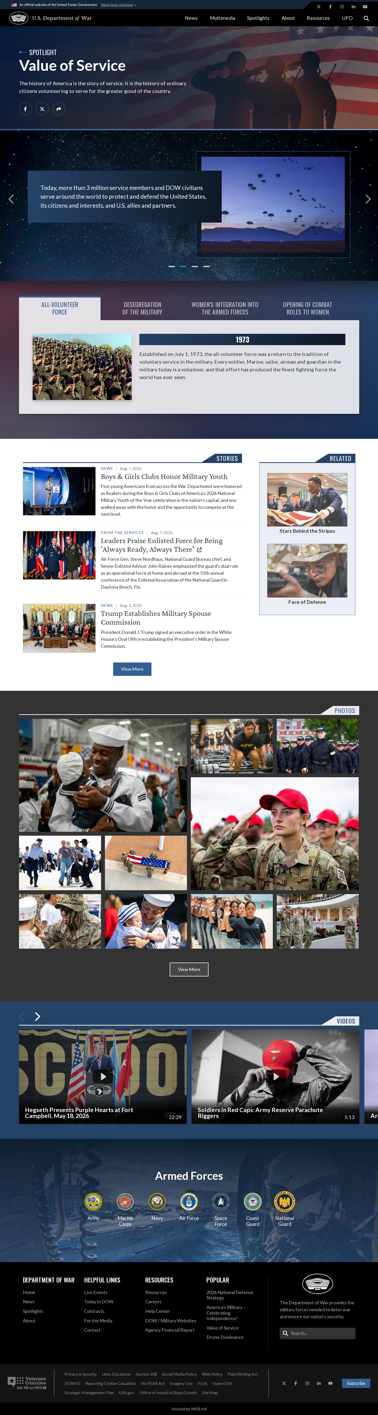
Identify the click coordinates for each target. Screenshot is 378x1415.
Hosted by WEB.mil (189, 1408)
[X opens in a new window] (319, 7)
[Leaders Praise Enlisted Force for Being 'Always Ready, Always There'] (132, 559)
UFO (347, 18)
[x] (42, 108)
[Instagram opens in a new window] (342, 7)
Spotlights (258, 18)
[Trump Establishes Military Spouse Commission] (132, 627)
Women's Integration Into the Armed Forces (225, 308)
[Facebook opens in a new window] (330, 7)
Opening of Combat (307, 308)
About (288, 18)
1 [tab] (171, 266)
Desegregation (142, 308)
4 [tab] (206, 266)
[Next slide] (367, 196)
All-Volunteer (59, 308)
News (191, 18)
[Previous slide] (11, 196)
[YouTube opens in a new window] (365, 7)
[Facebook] (25, 108)
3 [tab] (195, 266)
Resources (318, 18)
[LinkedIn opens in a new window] (353, 7)
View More (132, 669)
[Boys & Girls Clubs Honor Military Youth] (132, 491)
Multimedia (222, 18)
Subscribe (356, 1383)
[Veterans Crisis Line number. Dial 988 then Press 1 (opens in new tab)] (27, 1383)
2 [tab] (183, 266)
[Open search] (366, 18)
